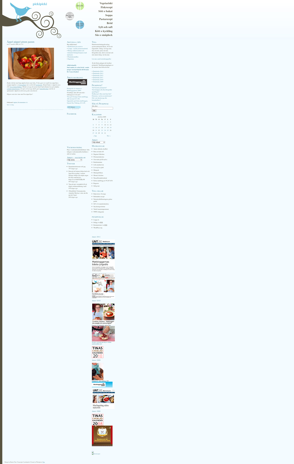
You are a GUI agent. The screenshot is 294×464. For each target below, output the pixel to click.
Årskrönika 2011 (98, 77)
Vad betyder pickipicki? (99, 88)
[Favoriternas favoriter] (103, 298)
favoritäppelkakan (16, 87)
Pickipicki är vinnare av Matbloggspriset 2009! (74, 89)
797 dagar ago (73, 169)
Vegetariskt (106, 3)
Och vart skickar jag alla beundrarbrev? (99, 99)
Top (44, 462)
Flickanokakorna (98, 157)
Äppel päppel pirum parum (20, 41)
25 (108, 130)
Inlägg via (98, 222)
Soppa (109, 15)
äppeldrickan (44, 89)
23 (102, 130)
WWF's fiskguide (98, 212)
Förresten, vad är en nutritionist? (102, 96)
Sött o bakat (105, 11)
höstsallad (22, 85)
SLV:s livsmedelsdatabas (101, 204)
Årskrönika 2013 (98, 73)
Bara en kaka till (98, 151)
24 (105, 130)
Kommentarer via (100, 225)
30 (102, 133)
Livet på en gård (98, 167)
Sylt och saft (105, 27)
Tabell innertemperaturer (101, 209)
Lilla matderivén (98, 165)
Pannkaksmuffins (73, 57)
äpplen (15, 102)
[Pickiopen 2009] (97, 379)
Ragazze (96, 183)
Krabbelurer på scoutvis (75, 46)
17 (105, 127)
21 (96, 130)
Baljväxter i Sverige (99, 194)
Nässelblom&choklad (100, 178)
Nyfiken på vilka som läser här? (101, 94)
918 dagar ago (73, 188)
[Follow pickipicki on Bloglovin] (74, 108)
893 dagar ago (73, 181)
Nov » (109, 136)
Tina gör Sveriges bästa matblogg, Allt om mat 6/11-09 (77, 98)
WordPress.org (97, 228)
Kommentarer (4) (23, 102)
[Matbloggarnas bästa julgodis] (103, 271)
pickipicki (40, 3)
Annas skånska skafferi (100, 149)
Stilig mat (96, 186)
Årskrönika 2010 (98, 80)
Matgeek (96, 170)
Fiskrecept (107, 7)
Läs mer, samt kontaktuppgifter (101, 59)
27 (93, 133)
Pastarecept (106, 19)
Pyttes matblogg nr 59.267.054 (103, 181)
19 (110, 127)
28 (96, 133)
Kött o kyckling (104, 31)
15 (99, 127)
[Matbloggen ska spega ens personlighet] (103, 324)
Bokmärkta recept (99, 196)
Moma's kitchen (98, 175)
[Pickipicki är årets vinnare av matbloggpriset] (102, 387)
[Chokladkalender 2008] (97, 425)
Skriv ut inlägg (10, 105)
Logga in (96, 220)
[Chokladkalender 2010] (97, 357)
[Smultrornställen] (103, 341)
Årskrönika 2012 (98, 75)
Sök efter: (95, 106)
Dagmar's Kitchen (98, 154)
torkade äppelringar (13, 89)
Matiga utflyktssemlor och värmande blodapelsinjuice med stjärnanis (77, 53)
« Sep (95, 136)
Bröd (110, 23)
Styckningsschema (99, 206)
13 (93, 127)
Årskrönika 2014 (98, 71)
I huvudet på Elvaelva (100, 159)
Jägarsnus (71, 59)
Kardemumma (97, 162)
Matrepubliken (98, 173)
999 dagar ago (73, 197)
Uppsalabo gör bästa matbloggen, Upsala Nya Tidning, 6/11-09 (77, 102)
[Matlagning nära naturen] (103, 408)
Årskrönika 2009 (98, 82)
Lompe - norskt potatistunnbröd (78, 48)
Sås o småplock (104, 35)
